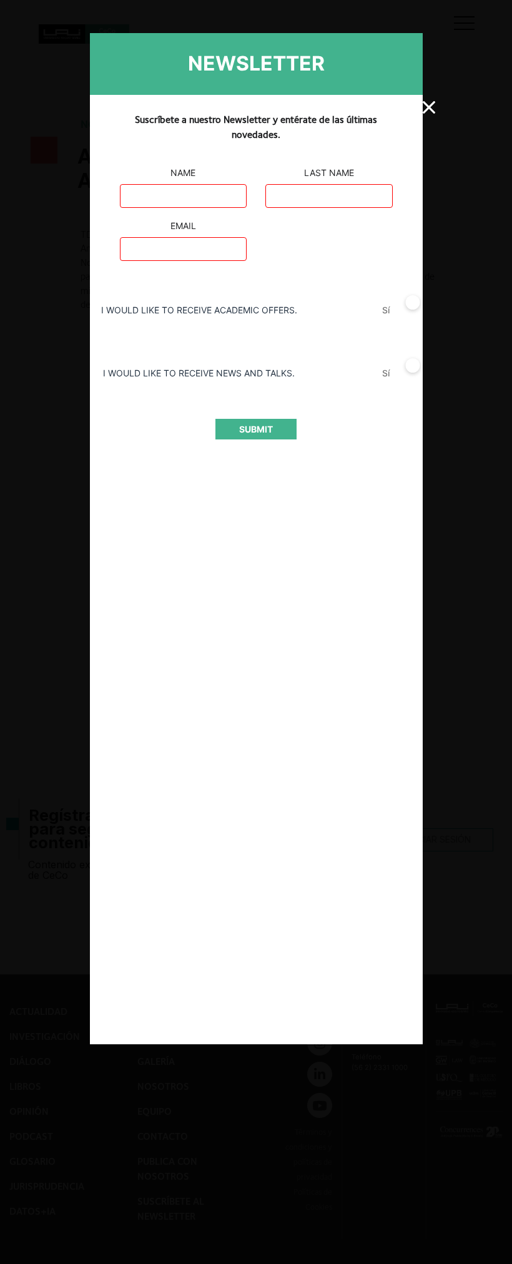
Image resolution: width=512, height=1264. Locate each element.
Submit (256, 429)
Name (182, 172)
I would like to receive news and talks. (199, 373)
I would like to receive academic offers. (199, 310)
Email (183, 225)
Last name (329, 172)
